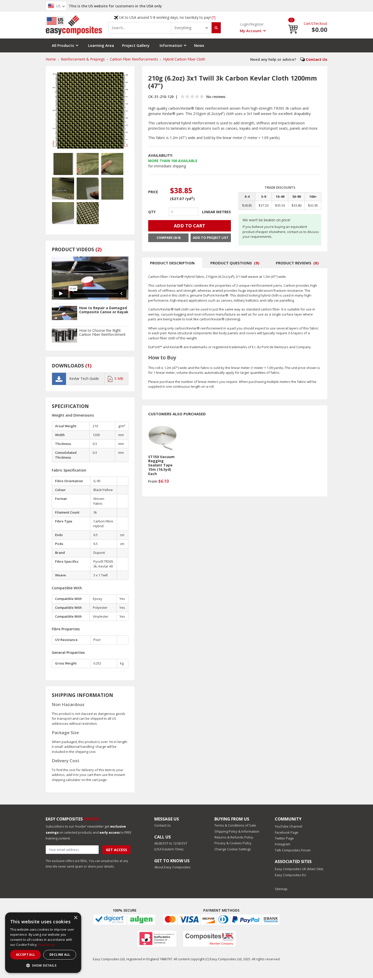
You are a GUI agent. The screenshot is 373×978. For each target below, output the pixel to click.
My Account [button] (251, 30)
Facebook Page (286, 832)
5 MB (118, 378)
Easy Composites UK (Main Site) (299, 869)
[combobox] (139, 27)
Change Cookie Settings (232, 849)
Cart (307, 23)
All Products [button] (63, 45)
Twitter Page (284, 838)
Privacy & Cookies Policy (232, 843)
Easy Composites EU (290, 875)
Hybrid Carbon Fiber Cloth (184, 59)
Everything (182, 27)
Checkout (319, 23)
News (199, 45)
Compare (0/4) (168, 237)
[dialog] (43, 942)
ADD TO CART (189, 226)
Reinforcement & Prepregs (83, 59)
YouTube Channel (288, 826)
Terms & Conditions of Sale (235, 825)
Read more (46, 945)
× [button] (75, 918)
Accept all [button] (25, 954)
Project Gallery (135, 45)
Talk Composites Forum (293, 850)
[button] (293, 25)
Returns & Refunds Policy (233, 837)
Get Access (116, 849)
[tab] (172, 263)
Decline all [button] (59, 954)
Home (51, 59)
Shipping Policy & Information (236, 831)
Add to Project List (211, 237)
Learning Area (101, 45)
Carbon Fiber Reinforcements (134, 59)
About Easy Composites (172, 867)
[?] (213, 17)
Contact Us (316, 59)
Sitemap (281, 889)
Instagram (282, 844)
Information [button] (171, 45)
